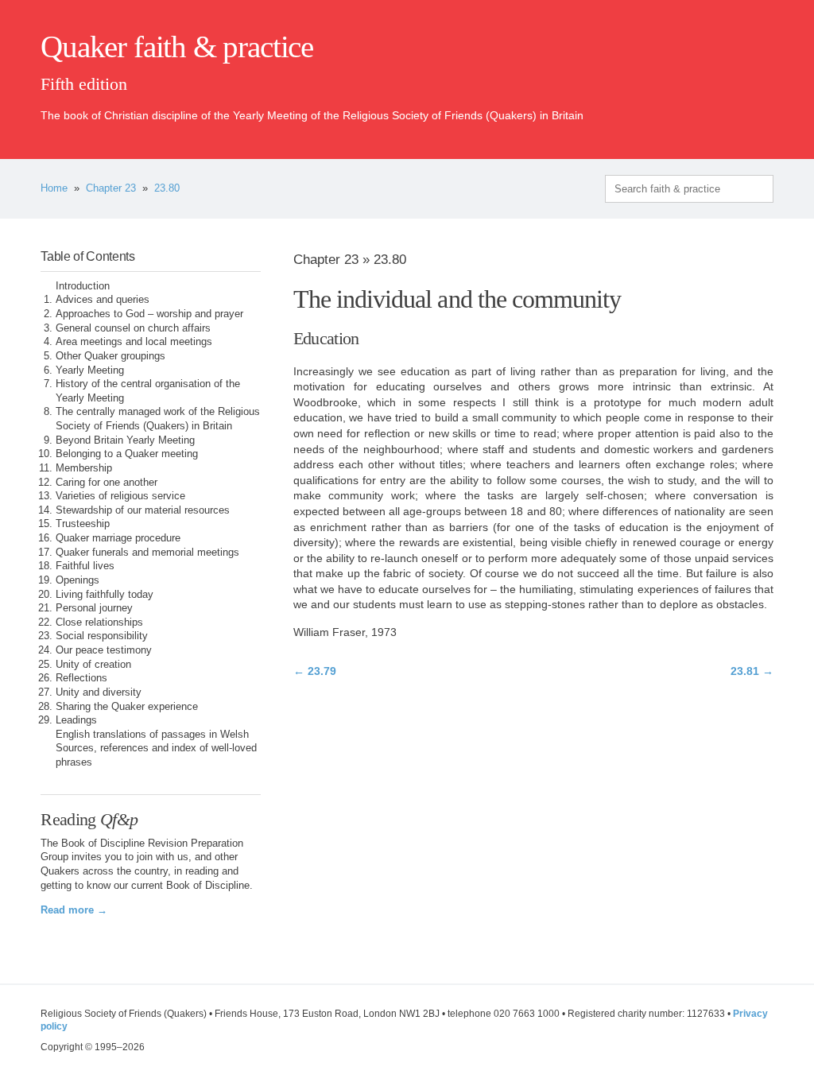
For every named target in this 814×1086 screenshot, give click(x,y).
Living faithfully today (104, 594)
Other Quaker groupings (110, 356)
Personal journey (94, 608)
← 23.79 (314, 671)
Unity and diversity (98, 692)
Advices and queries (102, 299)
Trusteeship (83, 523)
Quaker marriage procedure (118, 538)
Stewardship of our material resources (143, 510)
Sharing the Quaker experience (127, 706)
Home (54, 188)
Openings (77, 580)
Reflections (81, 678)
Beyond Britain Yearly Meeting (125, 440)
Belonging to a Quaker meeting (127, 454)
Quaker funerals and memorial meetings (147, 552)
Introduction (83, 286)
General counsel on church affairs (133, 328)
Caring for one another (106, 482)
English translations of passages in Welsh (152, 734)
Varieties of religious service (120, 496)
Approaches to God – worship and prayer (149, 314)
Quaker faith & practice (177, 46)
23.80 (167, 188)
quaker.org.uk (725, 73)
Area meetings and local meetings (134, 341)
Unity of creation (93, 664)
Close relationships (99, 622)
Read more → (74, 910)
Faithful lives (85, 566)
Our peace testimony (104, 650)
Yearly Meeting (90, 370)
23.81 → (752, 671)
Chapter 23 (111, 188)
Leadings (76, 720)
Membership (84, 468)
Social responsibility (102, 636)
